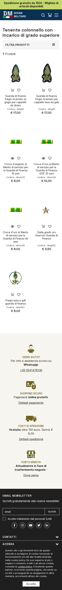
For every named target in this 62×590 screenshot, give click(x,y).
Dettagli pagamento (31, 402)
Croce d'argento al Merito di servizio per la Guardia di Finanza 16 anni (15, 168)
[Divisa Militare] (14, 14)
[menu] (56, 15)
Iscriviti (52, 511)
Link (49, 518)
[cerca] (43, 15)
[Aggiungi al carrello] (12, 89)
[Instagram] (22, 525)
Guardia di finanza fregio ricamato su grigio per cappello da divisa (15, 100)
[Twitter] (39, 525)
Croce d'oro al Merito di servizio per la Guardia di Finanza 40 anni (15, 237)
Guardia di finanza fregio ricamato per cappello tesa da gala (46, 99)
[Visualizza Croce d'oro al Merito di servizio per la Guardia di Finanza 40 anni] (12, 226)
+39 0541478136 (31, 370)
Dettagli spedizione (31, 439)
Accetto (31, 584)
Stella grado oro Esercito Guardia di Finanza (46, 235)
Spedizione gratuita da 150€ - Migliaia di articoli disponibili (31, 4)
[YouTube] (30, 525)
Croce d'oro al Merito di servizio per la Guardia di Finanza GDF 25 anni (46, 168)
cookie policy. (25, 566)
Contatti (9, 537)
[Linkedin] (47, 525)
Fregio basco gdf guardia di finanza (15, 302)
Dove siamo (31, 475)
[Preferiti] (19, 89)
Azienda (8, 544)
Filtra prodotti (17, 44)
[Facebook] (14, 525)
